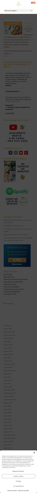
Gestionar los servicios (18, 471)
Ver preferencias (18, 486)
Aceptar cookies (18, 476)
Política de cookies (12, 490)
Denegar (18, 481)
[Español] (34, 3)
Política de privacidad (23, 490)
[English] (32, 3)
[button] (34, 453)
